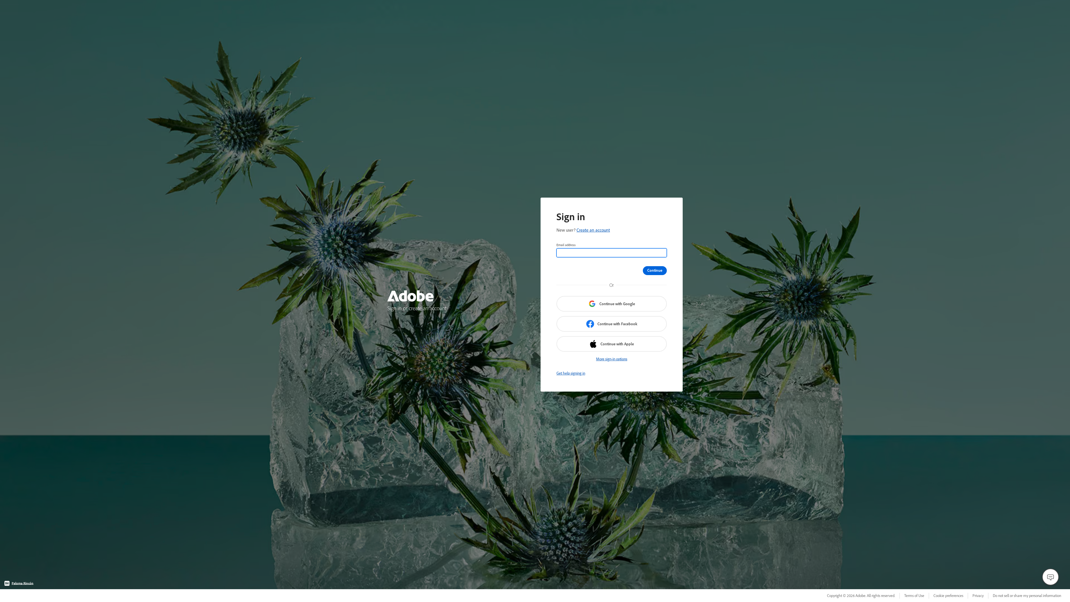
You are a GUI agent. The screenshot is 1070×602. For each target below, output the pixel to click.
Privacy (978, 595)
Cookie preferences (948, 595)
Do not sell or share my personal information (1027, 595)
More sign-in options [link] (611, 358)
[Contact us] (1050, 577)
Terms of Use (914, 595)
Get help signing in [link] (570, 373)
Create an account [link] (593, 230)
